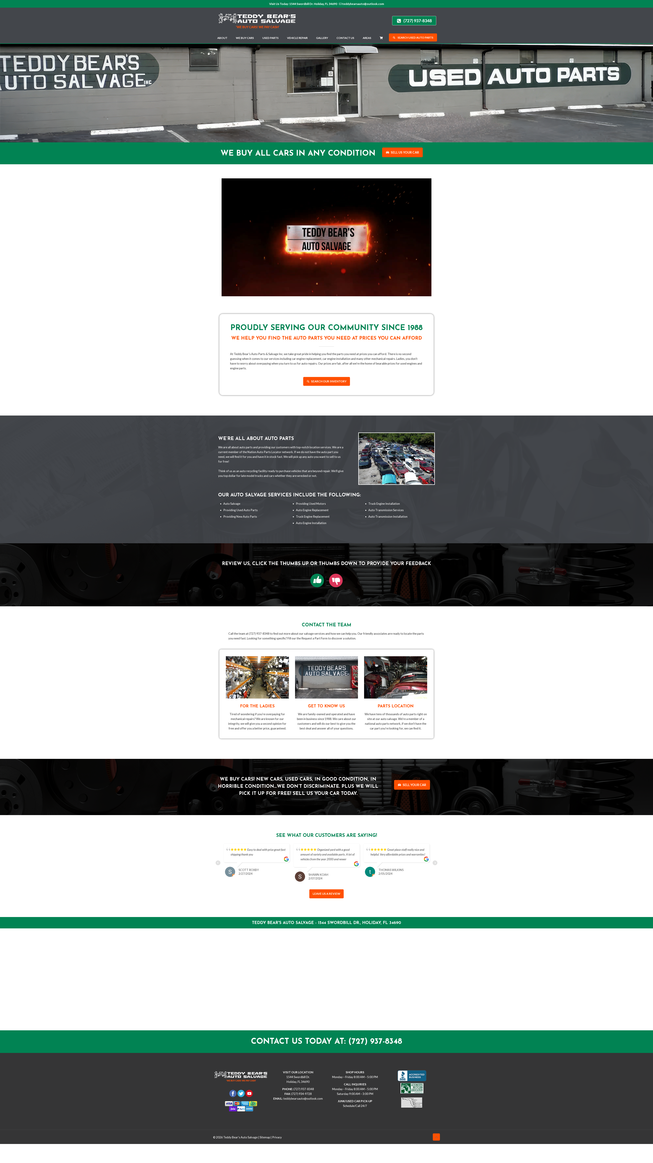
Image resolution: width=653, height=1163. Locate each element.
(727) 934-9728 (301, 1094)
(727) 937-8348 (304, 1089)
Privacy (277, 1137)
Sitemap (265, 1137)
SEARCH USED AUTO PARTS (415, 37)
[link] (317, 580)
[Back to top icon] (436, 1137)
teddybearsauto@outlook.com (363, 4)
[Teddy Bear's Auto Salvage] (259, 20)
